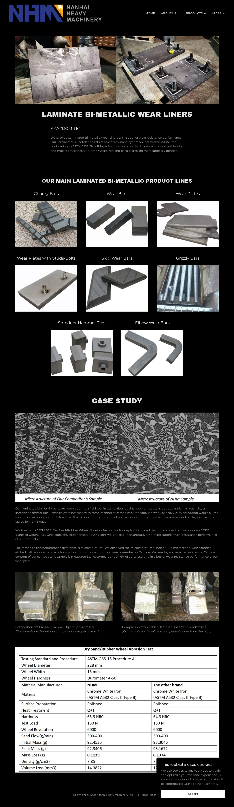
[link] (55, 13)
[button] (170, 13)
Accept (193, 794)
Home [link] (150, 13)
